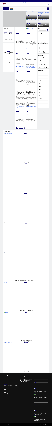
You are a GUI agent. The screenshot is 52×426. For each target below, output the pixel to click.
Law (39, 92)
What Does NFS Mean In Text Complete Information (26, 370)
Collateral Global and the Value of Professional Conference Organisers (31, 92)
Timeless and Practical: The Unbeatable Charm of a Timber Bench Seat (31, 74)
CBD (39, 74)
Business (40, 15)
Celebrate (40, 23)
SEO (39, 101)
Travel (17, 71)
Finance (40, 86)
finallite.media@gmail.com (27, 380)
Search (39, 28)
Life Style (28, 71)
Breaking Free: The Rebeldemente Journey (26, 340)
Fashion (17, 53)
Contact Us (43, 424)
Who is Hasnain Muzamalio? (26, 161)
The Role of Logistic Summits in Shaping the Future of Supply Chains (20, 113)
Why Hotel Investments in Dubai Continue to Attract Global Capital (6, 35)
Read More (17, 64)
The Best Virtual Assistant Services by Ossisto (10, 385)
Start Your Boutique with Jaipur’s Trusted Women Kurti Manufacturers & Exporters (11, 40)
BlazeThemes (11, 424)
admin (24, 162)
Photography (40, 98)
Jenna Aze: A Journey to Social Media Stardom (26, 310)
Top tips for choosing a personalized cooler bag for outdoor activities (26, 250)
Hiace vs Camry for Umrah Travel (43, 67)
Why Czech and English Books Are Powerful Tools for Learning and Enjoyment (31, 113)
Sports (39, 102)
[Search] (47, 30)
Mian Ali (17, 57)
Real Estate (17, 33)
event (39, 83)
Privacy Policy (47, 424)
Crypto (39, 77)
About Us (40, 424)
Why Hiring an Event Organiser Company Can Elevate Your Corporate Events (20, 92)
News (27, 15)
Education (28, 23)
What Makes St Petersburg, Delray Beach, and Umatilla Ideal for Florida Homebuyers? (11, 35)
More (39, 95)
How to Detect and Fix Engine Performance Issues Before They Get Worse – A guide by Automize (43, 18)
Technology (5, 384)
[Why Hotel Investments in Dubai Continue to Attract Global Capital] (11, 9)
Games (40, 89)
